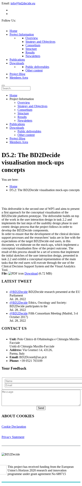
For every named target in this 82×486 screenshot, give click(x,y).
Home (13, 186)
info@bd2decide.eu (23, 3)
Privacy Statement (13, 437)
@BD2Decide (19, 292)
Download (31, 273)
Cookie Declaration (14, 426)
